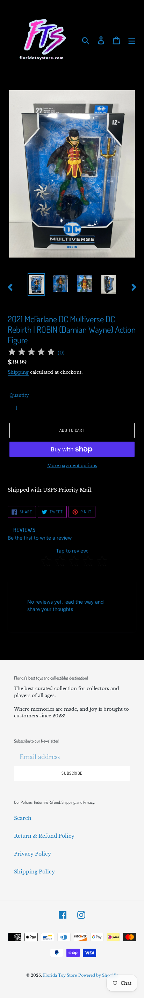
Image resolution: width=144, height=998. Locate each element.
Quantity (19, 395)
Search (22, 818)
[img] (31, 353)
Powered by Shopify (98, 975)
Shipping (18, 372)
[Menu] (131, 40)
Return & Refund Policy (44, 836)
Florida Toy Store (60, 975)
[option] (36, 284)
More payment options (72, 465)
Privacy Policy (32, 854)
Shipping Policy (34, 872)
